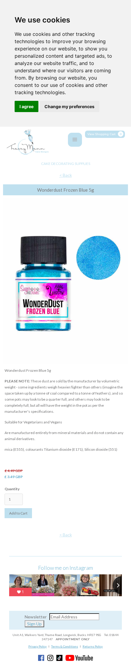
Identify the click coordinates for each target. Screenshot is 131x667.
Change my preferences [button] (69, 106)
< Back (65, 175)
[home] (26, 142)
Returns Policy (93, 646)
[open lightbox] (65, 282)
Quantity (12, 489)
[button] (105, 134)
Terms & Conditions (64, 646)
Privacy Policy (37, 646)
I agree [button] (26, 106)
